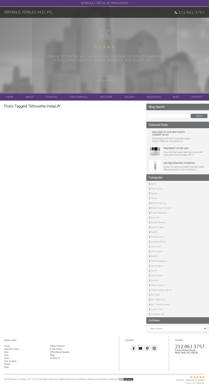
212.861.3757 (191, 12)
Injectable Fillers (158, 242)
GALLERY (129, 97)
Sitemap (91, 379)
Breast (7, 364)
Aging (153, 184)
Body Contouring (159, 203)
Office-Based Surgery (60, 352)
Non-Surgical (157, 266)
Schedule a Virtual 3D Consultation (104, 3)
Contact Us (55, 358)
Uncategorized (157, 314)
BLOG (176, 97)
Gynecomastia (157, 237)
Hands (154, 198)
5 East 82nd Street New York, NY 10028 (186, 351)
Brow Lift (155, 218)
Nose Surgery (157, 275)
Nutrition (155, 280)
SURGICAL (52, 97)
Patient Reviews (57, 346)
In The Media (56, 349)
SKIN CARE (106, 97)
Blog (52, 355)
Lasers (154, 271)
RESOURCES (154, 97)
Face (6, 352)
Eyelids (154, 193)
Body (6, 367)
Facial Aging (156, 189)
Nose (6, 358)
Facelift (154, 232)
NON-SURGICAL (79, 97)
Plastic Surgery (158, 285)
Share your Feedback (195, 383)
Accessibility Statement (107, 379)
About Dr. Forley (11, 349)
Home (7, 346)
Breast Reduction (159, 213)
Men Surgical (157, 251)
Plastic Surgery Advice (161, 290)
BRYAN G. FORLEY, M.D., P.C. (28, 12)
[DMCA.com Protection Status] (126, 379)
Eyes (6, 355)
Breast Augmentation (161, 208)
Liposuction (156, 247)
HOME (9, 97)
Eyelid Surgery (157, 227)
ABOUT (29, 97)
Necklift (154, 256)
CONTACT (197, 97)
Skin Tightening (158, 300)
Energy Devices (158, 222)
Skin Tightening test (160, 304)
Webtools (81, 379)
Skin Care (155, 295)
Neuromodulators (159, 261)
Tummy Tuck (157, 309)
